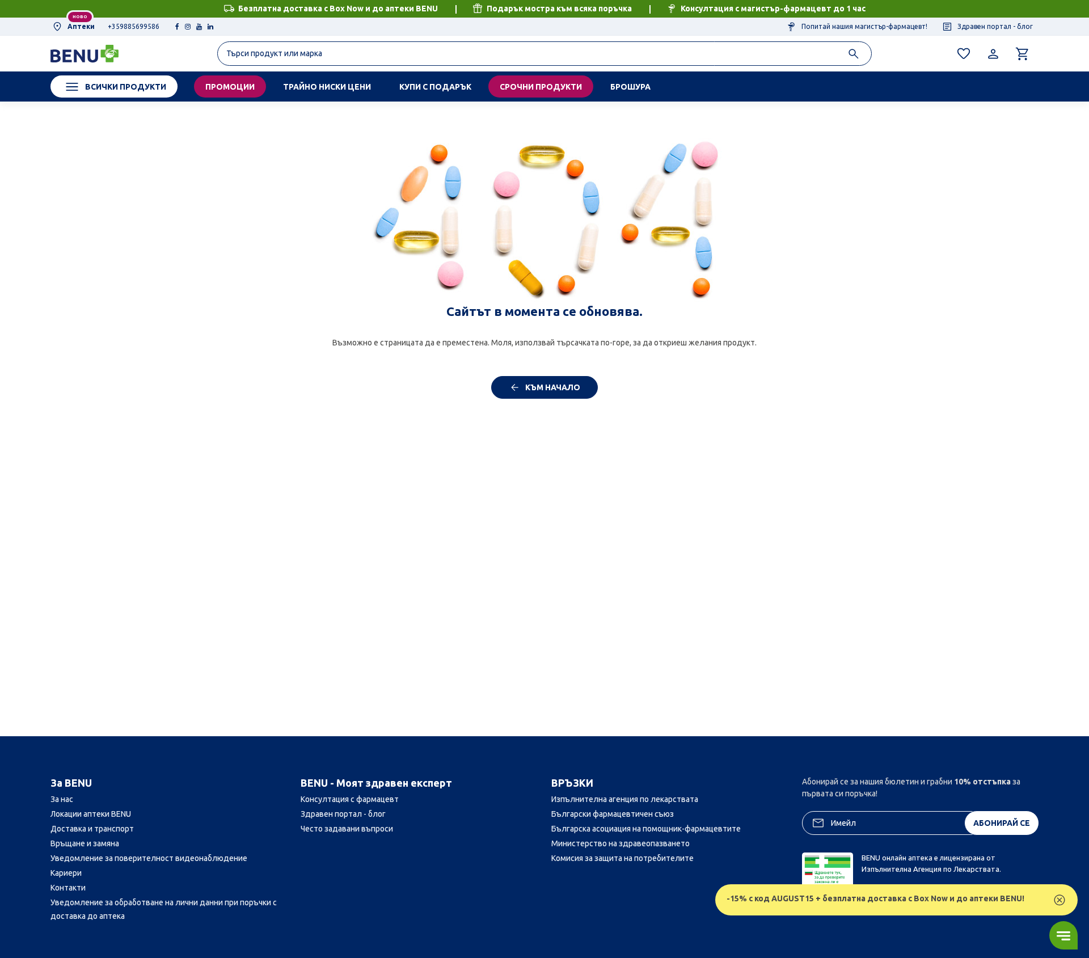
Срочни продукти (541, 86)
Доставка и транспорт (92, 828)
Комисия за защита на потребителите (622, 858)
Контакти (68, 887)
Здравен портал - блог (994, 26)
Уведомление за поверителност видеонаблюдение (148, 858)
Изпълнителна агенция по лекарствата (624, 799)
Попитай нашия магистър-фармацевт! (863, 26)
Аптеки (80, 26)
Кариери (66, 872)
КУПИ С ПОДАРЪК (435, 86)
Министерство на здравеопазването (620, 843)
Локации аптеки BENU (90, 813)
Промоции (230, 86)
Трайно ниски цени (327, 86)
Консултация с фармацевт (350, 799)
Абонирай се (1001, 823)
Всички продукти (125, 86)
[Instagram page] (188, 26)
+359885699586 (133, 26)
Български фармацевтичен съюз (612, 813)
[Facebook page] (177, 26)
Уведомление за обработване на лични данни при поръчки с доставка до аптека (163, 909)
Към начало (552, 387)
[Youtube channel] (199, 26)
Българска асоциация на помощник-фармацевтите (646, 828)
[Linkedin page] (210, 26)
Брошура (630, 86)
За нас (61, 799)
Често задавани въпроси (347, 828)
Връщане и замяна (84, 843)
